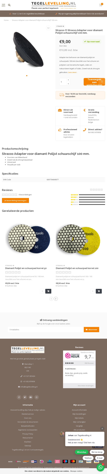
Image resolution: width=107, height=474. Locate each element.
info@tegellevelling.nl (28, 387)
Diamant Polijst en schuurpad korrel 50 (26, 268)
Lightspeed (58, 467)
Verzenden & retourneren (27, 422)
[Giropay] (34, 461)
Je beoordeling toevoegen (15, 200)
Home (6, 20)
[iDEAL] (41, 461)
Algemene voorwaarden (27, 430)
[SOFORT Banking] (26, 461)
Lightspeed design (70, 467)
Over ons (27, 418)
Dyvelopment (84, 467)
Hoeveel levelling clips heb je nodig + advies (27, 410)
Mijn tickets (79, 418)
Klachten (27, 442)
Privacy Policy (27, 434)
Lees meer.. (72, 72)
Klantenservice (28, 414)
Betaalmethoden (27, 426)
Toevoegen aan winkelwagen (94, 82)
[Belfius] (18, 461)
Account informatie (79, 410)
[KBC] (49, 461)
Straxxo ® (60, 26)
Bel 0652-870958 (94, 132)
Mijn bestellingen (79, 414)
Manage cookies (76, 471)
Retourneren (28, 438)
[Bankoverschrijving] (10, 461)
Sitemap (28, 445)
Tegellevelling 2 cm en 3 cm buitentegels (27, 450)
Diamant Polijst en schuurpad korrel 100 (77, 268)
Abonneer (92, 329)
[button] (26, 75)
